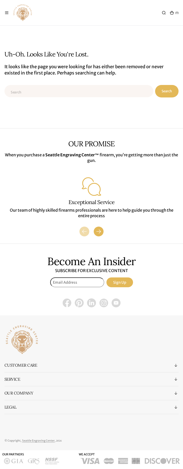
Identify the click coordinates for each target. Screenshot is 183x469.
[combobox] (78, 91)
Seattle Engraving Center (38, 440)
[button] (6, 12)
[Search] (164, 12)
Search (167, 91)
